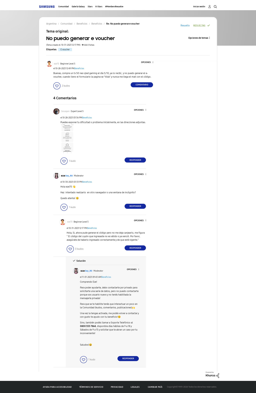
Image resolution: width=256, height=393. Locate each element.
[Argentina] (47, 6)
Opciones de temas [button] (198, 37)
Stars (90, 6)
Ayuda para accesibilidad (57, 387)
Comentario (142, 84)
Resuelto (185, 25)
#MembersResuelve (114, 6)
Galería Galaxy (78, 6)
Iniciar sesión (199, 6)
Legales (135, 387)
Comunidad (63, 6)
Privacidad (117, 387)
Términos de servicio (91, 387)
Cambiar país (155, 387)
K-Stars (98, 6)
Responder (135, 160)
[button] (148, 62)
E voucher (65, 49)
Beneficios (79, 68)
